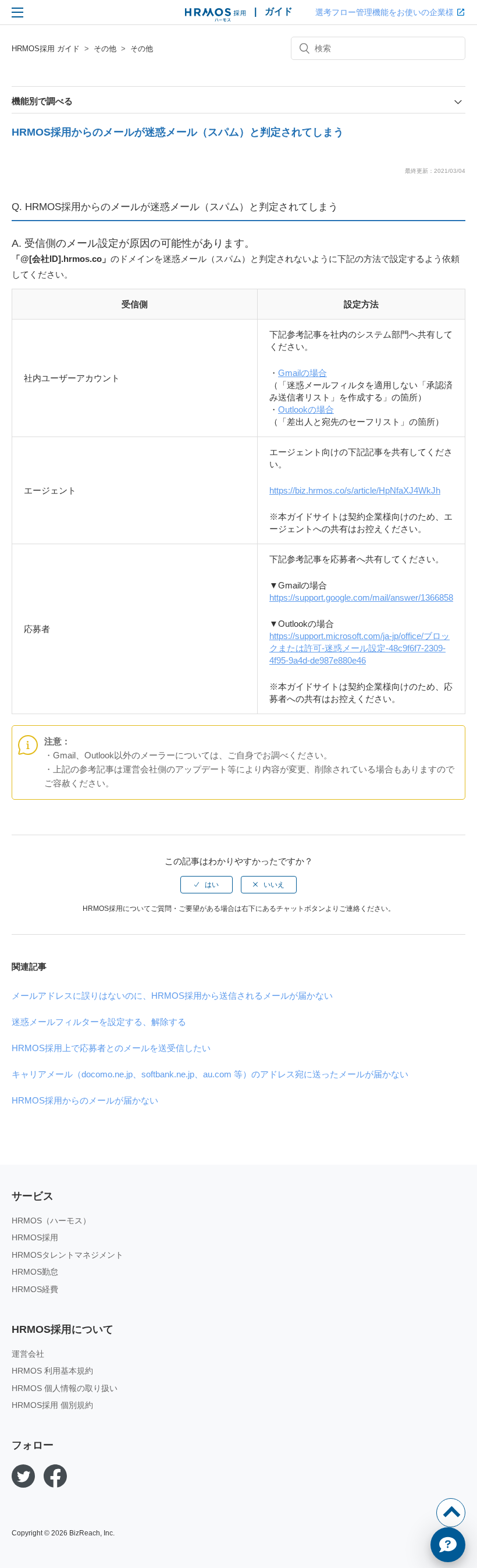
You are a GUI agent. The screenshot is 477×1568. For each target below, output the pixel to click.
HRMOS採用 (35, 1237)
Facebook (55, 1476)
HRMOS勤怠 (35, 1271)
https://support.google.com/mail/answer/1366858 (361, 597)
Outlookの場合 (306, 409)
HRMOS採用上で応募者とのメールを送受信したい (111, 1048)
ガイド (279, 11)
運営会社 (28, 1353)
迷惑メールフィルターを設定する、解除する (99, 1022)
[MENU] (17, 12)
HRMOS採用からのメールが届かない (85, 1100)
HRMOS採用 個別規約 (52, 1405)
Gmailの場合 (302, 373)
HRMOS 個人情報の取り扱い (65, 1388)
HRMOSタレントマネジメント (67, 1255)
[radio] (206, 884)
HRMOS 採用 (215, 15)
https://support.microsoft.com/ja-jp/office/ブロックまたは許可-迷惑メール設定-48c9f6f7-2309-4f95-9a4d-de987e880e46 (359, 648)
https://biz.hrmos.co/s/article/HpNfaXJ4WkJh (354, 490)
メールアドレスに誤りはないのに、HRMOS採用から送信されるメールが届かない (172, 996)
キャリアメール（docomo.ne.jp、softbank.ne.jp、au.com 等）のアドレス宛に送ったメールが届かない (210, 1074)
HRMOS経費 (35, 1289)
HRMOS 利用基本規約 (52, 1370)
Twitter (23, 1476)
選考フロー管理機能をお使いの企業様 (384, 12)
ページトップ (450, 1512)
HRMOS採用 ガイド (46, 48)
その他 (105, 48)
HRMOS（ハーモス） (51, 1220)
